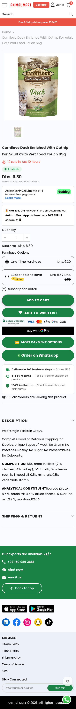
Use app (41, 5)
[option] (38, 86)
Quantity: (9, 230)
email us (14, 577)
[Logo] (21, 4)
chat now (15, 570)
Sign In (60, 5)
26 (10, 397)
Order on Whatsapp (39, 355)
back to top (24, 588)
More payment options (41, 342)
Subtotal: (9, 246)
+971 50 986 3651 (21, 562)
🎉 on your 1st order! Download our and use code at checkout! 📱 (35, 215)
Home (6, 32)
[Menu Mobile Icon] (4, 5)
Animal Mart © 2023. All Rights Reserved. (38, 702)
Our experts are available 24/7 (26, 554)
